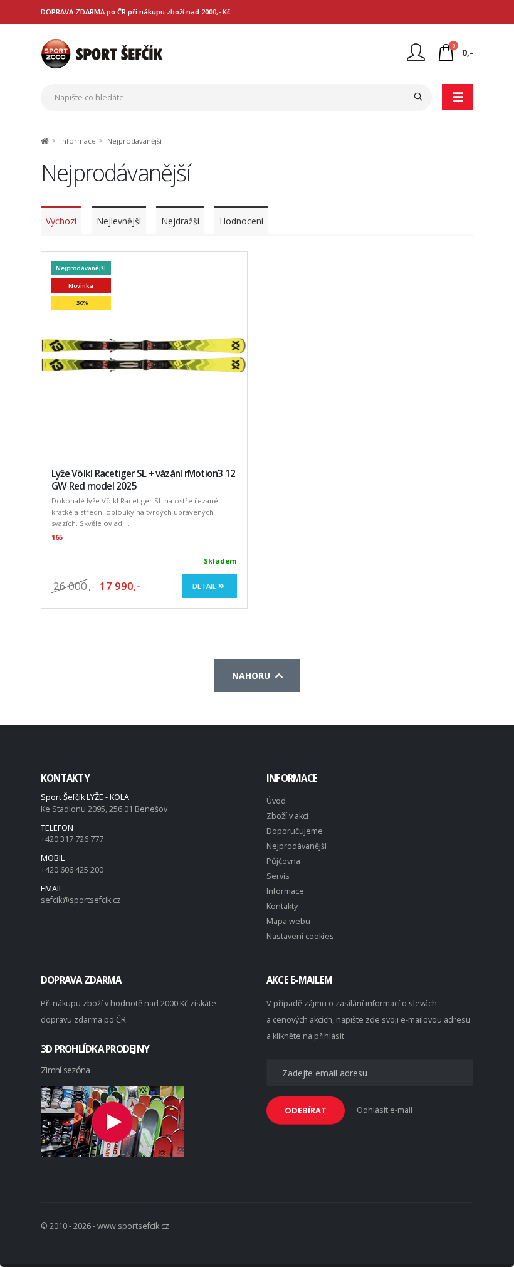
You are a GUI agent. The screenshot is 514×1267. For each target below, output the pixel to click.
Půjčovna (283, 861)
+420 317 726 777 (72, 839)
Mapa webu (288, 921)
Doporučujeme (294, 831)
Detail (205, 586)
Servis (278, 876)
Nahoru (253, 675)
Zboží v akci (287, 816)
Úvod (276, 801)
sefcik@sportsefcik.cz (81, 900)
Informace (285, 891)
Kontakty (282, 906)
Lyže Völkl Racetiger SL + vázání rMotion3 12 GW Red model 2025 (143, 480)
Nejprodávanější (296, 846)
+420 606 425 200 (72, 870)
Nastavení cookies (300, 936)
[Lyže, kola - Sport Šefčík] (102, 53)
